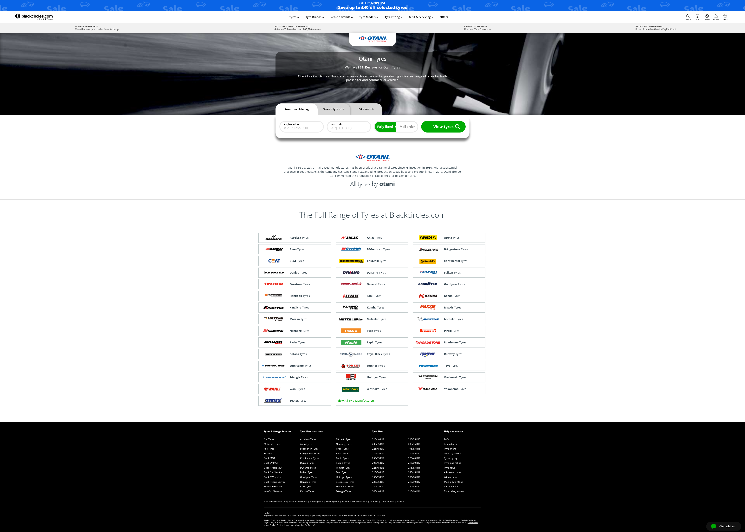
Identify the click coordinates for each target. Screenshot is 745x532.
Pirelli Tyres (342, 448)
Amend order (451, 444)
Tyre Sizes (378, 431)
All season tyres (452, 472)
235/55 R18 (414, 444)
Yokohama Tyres (345, 486)
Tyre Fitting (392, 17)
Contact (707, 19)
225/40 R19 (414, 458)
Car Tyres (269, 439)
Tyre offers (450, 448)
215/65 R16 (414, 467)
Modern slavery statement (354, 501)
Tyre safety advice (454, 491)
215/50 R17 (414, 481)
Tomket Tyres (343, 467)
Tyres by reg (450, 458)
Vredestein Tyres (345, 481)
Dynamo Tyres (308, 467)
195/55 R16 (378, 477)
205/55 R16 (378, 444)
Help (697, 19)
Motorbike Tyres (273, 444)
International (387, 501)
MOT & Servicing (420, 17)
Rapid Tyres (342, 458)
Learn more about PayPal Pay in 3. (300, 525)
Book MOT (269, 458)
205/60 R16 (414, 477)
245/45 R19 (414, 472)
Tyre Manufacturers (311, 431)
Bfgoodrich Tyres (309, 448)
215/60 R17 (414, 462)
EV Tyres (268, 453)
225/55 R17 (414, 439)
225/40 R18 (378, 439)
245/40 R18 (378, 491)
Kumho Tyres (307, 491)
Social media (451, 486)
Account (716, 19)
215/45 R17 (414, 453)
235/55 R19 (378, 486)
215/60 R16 (414, 491)
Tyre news (449, 467)
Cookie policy (316, 501)
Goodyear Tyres (308, 477)
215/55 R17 (378, 453)
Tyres (292, 17)
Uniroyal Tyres (344, 477)
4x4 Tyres (269, 448)
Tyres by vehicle (452, 453)
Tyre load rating (452, 462)
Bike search (366, 109)
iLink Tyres (306, 486)
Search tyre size (333, 109)
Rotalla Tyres (343, 462)
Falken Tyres (307, 472)
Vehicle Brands (340, 17)
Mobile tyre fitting (453, 481)
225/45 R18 (378, 467)
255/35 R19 (378, 458)
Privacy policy (332, 501)
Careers (400, 501)
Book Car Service (273, 472)
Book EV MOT (271, 462)
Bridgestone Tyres (310, 453)
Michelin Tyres (344, 439)
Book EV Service (272, 477)
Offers (444, 17)
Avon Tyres (306, 444)
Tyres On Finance (273, 486)
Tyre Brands (313, 17)
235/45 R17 (414, 486)
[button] (688, 17)
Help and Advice (453, 431)
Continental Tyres (309, 458)
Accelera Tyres (308, 439)
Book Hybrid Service (275, 481)
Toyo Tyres (342, 472)
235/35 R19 (378, 481)
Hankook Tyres (308, 481)
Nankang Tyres (344, 444)
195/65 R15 (414, 448)
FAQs (447, 439)
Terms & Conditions (298, 501)
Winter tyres (450, 477)
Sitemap (374, 501)
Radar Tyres (342, 453)
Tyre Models (367, 17)
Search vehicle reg (297, 109)
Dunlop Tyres (307, 462)
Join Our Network (273, 491)
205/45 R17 (378, 462)
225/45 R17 (378, 448)
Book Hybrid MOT (273, 467)
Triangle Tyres (343, 491)
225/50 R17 (378, 472)
